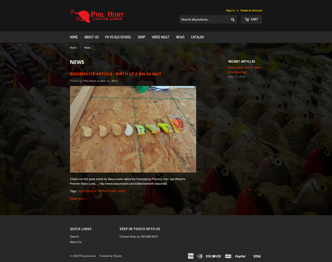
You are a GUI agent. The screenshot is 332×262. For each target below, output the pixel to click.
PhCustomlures (87, 256)
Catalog (197, 37)
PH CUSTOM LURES (112, 191)
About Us (91, 37)
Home (74, 37)
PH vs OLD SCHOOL (118, 37)
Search (74, 236)
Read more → (79, 198)
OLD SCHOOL (87, 191)
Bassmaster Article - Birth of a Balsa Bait (115, 73)
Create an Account (251, 10)
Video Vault (161, 37)
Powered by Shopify (111, 256)
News (180, 37)
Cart (254, 19)
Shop (141, 37)
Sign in (230, 10)
